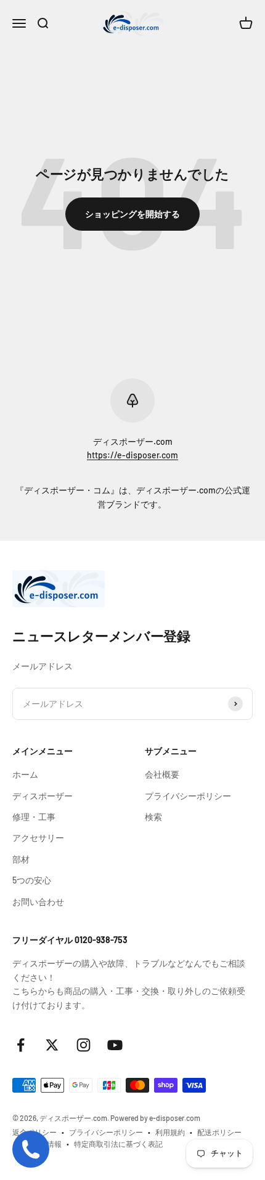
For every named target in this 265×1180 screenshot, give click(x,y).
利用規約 (170, 1132)
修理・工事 (33, 816)
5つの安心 (31, 880)
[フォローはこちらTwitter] (52, 1045)
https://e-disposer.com (132, 455)
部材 (21, 859)
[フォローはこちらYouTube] (115, 1045)
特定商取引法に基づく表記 (118, 1143)
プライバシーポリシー (188, 796)
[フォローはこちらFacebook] (20, 1045)
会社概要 (162, 774)
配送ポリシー (219, 1132)
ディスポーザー (42, 796)
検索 (153, 816)
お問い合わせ (38, 901)
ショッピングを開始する (132, 214)
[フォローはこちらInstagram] (83, 1045)
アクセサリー (38, 837)
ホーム (25, 774)
